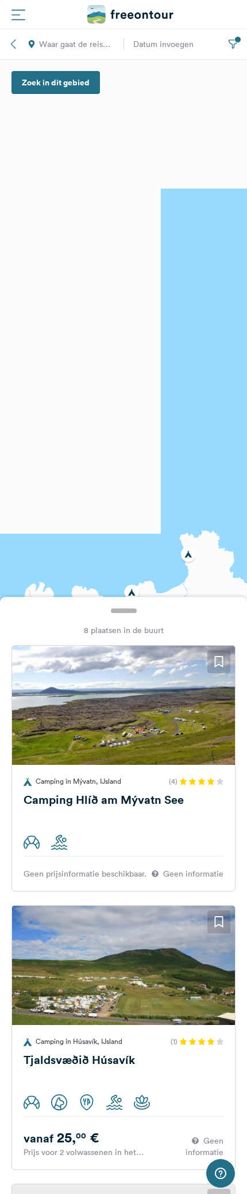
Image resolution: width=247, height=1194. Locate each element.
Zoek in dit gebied (56, 82)
